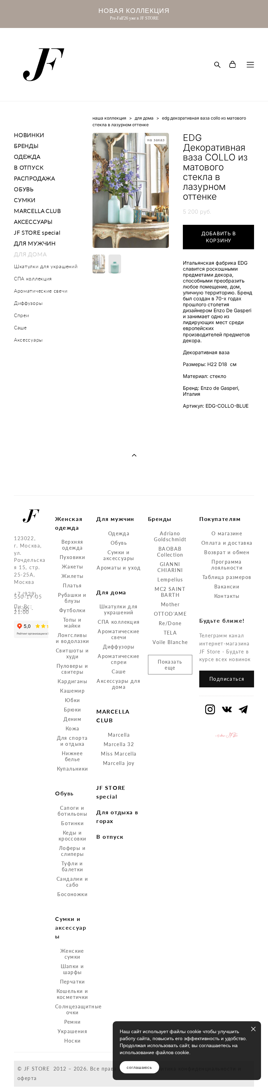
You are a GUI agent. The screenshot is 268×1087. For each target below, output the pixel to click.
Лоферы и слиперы (72, 851)
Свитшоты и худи (72, 653)
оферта (27, 1078)
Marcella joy (119, 763)
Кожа (73, 728)
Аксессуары (28, 340)
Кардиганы (72, 681)
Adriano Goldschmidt (170, 536)
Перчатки (72, 982)
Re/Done (170, 623)
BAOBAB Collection (170, 552)
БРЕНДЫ (26, 145)
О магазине (226, 533)
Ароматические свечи (40, 291)
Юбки (72, 700)
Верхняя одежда (72, 545)
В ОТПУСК (28, 167)
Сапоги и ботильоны (72, 811)
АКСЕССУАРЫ (33, 221)
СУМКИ (25, 199)
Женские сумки (72, 954)
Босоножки (72, 894)
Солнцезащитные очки (78, 1009)
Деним (72, 719)
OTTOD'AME (170, 614)
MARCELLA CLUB (37, 210)
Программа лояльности (227, 565)
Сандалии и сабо (72, 882)
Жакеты (72, 567)
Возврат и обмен (227, 552)
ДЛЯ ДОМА (30, 254)
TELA (170, 633)
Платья (72, 585)
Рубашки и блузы (72, 598)
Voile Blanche (170, 642)
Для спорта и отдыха (72, 741)
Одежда (118, 533)
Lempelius (170, 579)
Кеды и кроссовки (73, 836)
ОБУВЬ (24, 189)
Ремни (72, 1022)
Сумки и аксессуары (118, 555)
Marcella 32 (119, 744)
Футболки (72, 610)
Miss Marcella (118, 754)
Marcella (119, 735)
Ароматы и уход (119, 568)
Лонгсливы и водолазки (72, 638)
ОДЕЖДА (27, 156)
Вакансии (226, 586)
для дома (144, 118)
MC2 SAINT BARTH (170, 592)
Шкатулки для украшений (45, 266)
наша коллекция (109, 118)
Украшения (72, 1031)
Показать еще (170, 665)
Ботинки (72, 823)
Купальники (72, 769)
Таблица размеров (226, 577)
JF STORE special (37, 232)
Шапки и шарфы (72, 969)
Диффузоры (28, 303)
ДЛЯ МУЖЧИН (35, 243)
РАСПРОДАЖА (34, 178)
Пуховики (72, 557)
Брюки (72, 710)
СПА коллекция (33, 278)
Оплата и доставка (227, 543)
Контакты (227, 596)
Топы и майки (72, 623)
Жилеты (72, 576)
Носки (72, 1041)
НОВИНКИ (29, 134)
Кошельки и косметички (72, 994)
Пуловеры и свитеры (72, 669)
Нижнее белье (72, 756)
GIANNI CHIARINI (170, 567)
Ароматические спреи (118, 659)
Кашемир (72, 691)
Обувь (119, 543)
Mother (170, 604)
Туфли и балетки (72, 866)
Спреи (21, 315)
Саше (20, 327)
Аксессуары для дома (118, 684)
